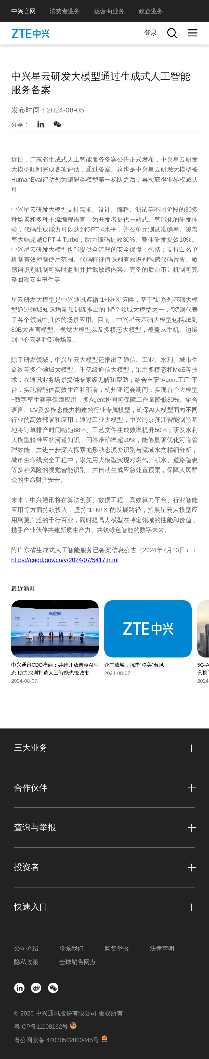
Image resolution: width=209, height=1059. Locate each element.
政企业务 (151, 11)
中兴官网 (23, 11)
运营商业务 (109, 11)
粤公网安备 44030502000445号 (56, 1040)
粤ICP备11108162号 (41, 1026)
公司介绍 (26, 948)
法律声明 (162, 948)
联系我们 (71, 948)
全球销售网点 (77, 961)
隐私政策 (26, 961)
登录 (150, 32)
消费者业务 (64, 11)
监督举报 (116, 948)
